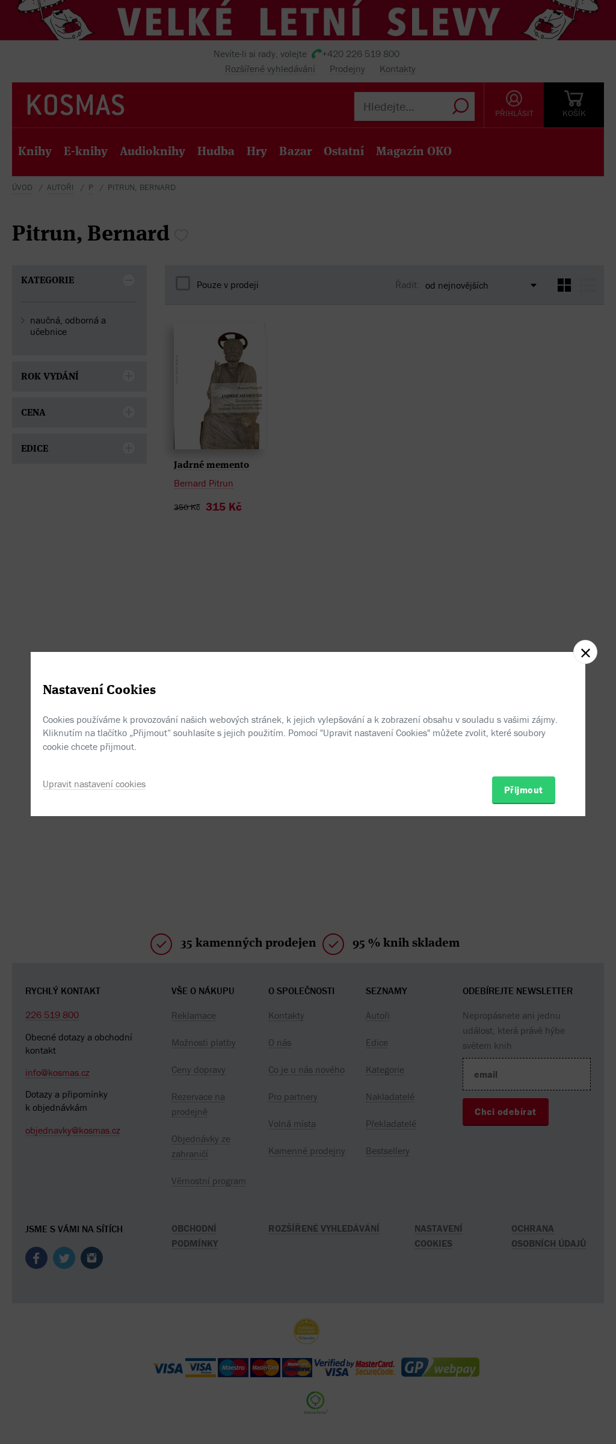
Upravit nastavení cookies (94, 784)
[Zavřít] (585, 652)
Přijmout (523, 790)
